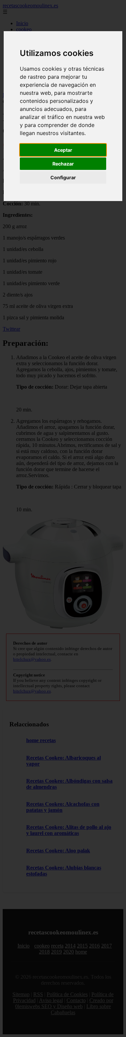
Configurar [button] (63, 177)
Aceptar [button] (63, 150)
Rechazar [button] (63, 164)
